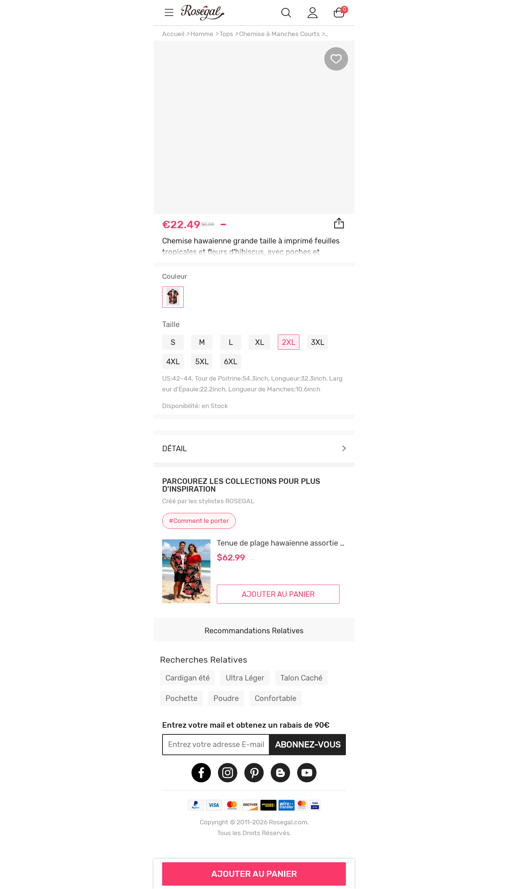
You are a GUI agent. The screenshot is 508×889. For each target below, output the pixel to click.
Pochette (181, 698)
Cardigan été (187, 677)
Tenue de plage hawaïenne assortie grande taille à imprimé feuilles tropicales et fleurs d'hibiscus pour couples (281, 543)
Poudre (226, 698)
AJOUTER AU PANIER (254, 874)
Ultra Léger (245, 677)
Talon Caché (301, 677)
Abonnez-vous (308, 744)
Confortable (275, 698)
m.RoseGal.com (209, 12)
